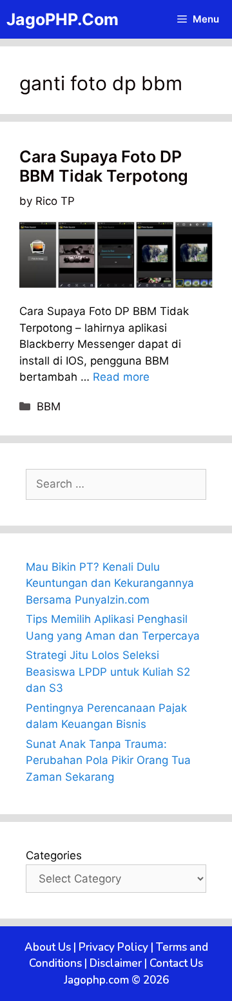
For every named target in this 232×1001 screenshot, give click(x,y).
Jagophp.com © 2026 (116, 980)
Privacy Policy (113, 947)
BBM (49, 406)
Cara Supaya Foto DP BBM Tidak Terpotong (103, 166)
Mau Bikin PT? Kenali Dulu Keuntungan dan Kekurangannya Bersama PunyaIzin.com (110, 583)
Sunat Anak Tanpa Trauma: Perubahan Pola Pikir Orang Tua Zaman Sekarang (108, 760)
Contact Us (176, 963)
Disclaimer (116, 963)
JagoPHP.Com (62, 19)
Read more (121, 376)
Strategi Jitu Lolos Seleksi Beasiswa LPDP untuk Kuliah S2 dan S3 (108, 671)
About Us (47, 947)
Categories (54, 855)
